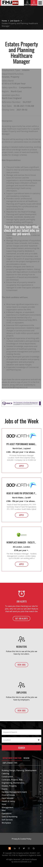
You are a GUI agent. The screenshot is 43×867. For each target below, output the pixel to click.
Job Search (14, 20)
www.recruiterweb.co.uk (22, 862)
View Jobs (21, 664)
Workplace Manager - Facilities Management (21, 542)
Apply (21, 465)
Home (4, 20)
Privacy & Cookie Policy (21, 839)
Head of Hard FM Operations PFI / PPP (21, 493)
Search (21, 747)
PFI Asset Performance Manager (21, 444)
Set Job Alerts (21, 618)
